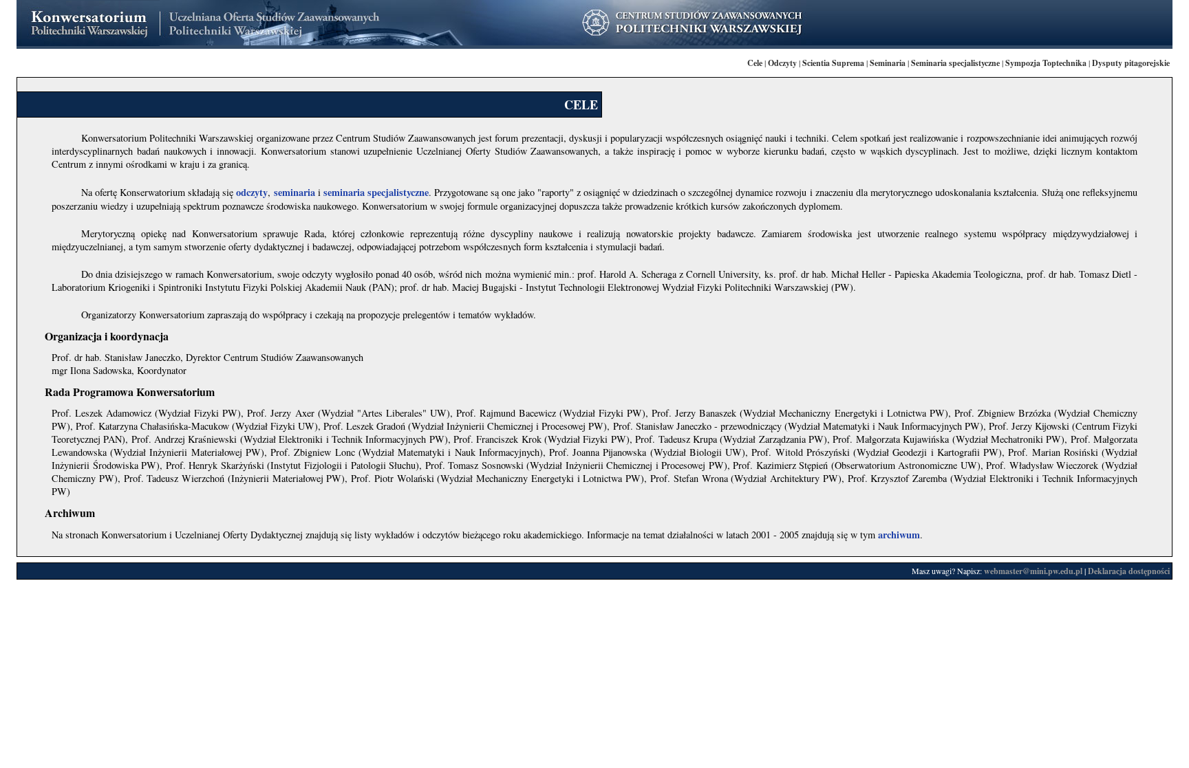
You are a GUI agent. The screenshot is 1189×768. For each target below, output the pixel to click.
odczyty (252, 192)
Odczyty (782, 63)
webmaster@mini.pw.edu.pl (1033, 571)
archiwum (899, 534)
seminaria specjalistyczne (376, 192)
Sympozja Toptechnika (1045, 63)
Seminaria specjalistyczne (955, 63)
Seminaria (888, 63)
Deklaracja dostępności (1129, 571)
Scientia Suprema (833, 63)
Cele (754, 63)
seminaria (294, 192)
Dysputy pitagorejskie (1131, 63)
